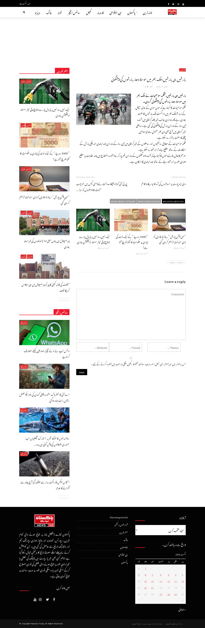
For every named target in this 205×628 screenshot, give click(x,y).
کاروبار (100, 12)
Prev (180, 262)
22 (145, 587)
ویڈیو (37, 12)
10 (182, 581)
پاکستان (131, 12)
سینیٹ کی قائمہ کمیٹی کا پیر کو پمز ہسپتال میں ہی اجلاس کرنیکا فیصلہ (45, 287)
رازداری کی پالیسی (174, 624)
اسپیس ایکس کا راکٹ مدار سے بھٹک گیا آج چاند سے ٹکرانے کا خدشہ (45, 484)
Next (172, 262)
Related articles (173, 201)
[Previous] (66, 299)
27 (161, 594)
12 (169, 581)
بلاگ (49, 12)
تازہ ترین (147, 12)
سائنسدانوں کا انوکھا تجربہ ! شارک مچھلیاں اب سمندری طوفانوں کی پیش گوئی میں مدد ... (47, 440)
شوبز (60, 12)
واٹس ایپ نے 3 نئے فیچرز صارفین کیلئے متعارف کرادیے (46, 353)
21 (152, 587)
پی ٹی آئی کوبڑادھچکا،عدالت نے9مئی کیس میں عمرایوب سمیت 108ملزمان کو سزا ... (101, 186)
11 (176, 581)
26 (169, 594)
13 (161, 581)
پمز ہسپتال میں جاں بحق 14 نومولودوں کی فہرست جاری (46, 243)
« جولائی (182, 609)
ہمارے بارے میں (155, 624)
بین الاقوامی (115, 12)
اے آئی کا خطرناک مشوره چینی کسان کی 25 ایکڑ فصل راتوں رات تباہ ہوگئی (44, 397)
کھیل (88, 12)
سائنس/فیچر (74, 12)
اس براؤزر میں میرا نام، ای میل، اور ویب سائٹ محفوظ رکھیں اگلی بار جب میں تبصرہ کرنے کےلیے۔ (138, 363)
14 (152, 581)
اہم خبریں (182, 70)
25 (176, 594)
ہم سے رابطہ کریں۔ (139, 624)
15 (145, 581)
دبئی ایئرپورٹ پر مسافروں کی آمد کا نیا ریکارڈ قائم (163, 183)
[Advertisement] (102, 40)
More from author (149, 201)
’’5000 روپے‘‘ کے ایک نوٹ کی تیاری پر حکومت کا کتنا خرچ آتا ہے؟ (132, 241)
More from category (123, 201)
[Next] (61, 299)
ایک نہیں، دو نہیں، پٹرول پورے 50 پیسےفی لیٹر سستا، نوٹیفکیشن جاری (93, 239)
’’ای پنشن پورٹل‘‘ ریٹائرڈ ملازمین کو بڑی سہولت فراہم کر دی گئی (170, 239)
